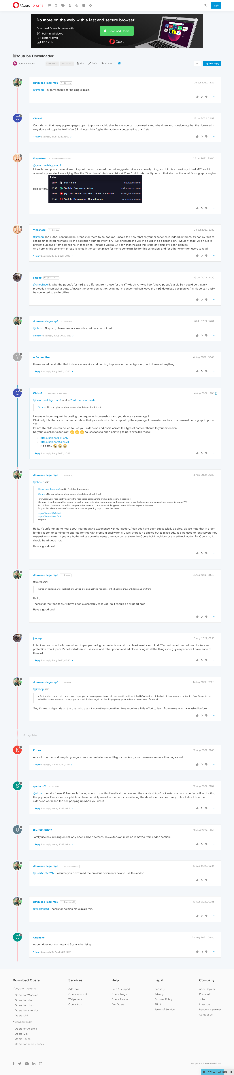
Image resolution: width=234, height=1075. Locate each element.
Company (206, 980)
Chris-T (37, 118)
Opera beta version (27, 1010)
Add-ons (73, 989)
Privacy (159, 994)
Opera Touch (23, 1038)
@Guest (67, 575)
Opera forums (120, 999)
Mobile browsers (22, 1022)
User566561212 (42, 830)
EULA (158, 1004)
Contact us (206, 1014)
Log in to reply (212, 63)
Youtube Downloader (83, 400)
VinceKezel (39, 158)
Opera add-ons (26, 63)
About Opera (207, 989)
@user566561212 (43, 873)
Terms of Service (165, 1009)
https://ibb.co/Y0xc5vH (54, 441)
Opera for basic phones (29, 1044)
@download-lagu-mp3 (61, 158)
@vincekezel (40, 284)
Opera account (77, 994)
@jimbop (67, 83)
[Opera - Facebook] (13, 1063)
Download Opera (119, 30)
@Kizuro (55, 786)
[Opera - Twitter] (19, 1063)
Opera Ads (75, 1004)
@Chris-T (67, 321)
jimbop (37, 277)
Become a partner (210, 1009)
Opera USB (22, 1015)
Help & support (121, 989)
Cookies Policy (163, 999)
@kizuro (38, 793)
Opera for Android (26, 1028)
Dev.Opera (118, 1004)
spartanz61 (39, 786)
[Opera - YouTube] (27, 1063)
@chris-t (38, 328)
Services (75, 980)
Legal (159, 980)
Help (115, 980)
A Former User (41, 357)
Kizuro (37, 750)
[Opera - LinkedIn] (34, 1063)
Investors (204, 1004)
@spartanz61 (69, 902)
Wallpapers (75, 999)
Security (160, 989)
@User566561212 (71, 866)
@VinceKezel (52, 278)
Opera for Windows (26, 995)
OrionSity (39, 937)
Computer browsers (24, 988)
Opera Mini (21, 1033)
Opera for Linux (24, 1005)
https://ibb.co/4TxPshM (54, 437)
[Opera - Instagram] (40, 1063)
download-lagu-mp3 (45, 82)
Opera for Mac (24, 1000)
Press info (205, 994)
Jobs (202, 999)
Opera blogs (119, 994)
